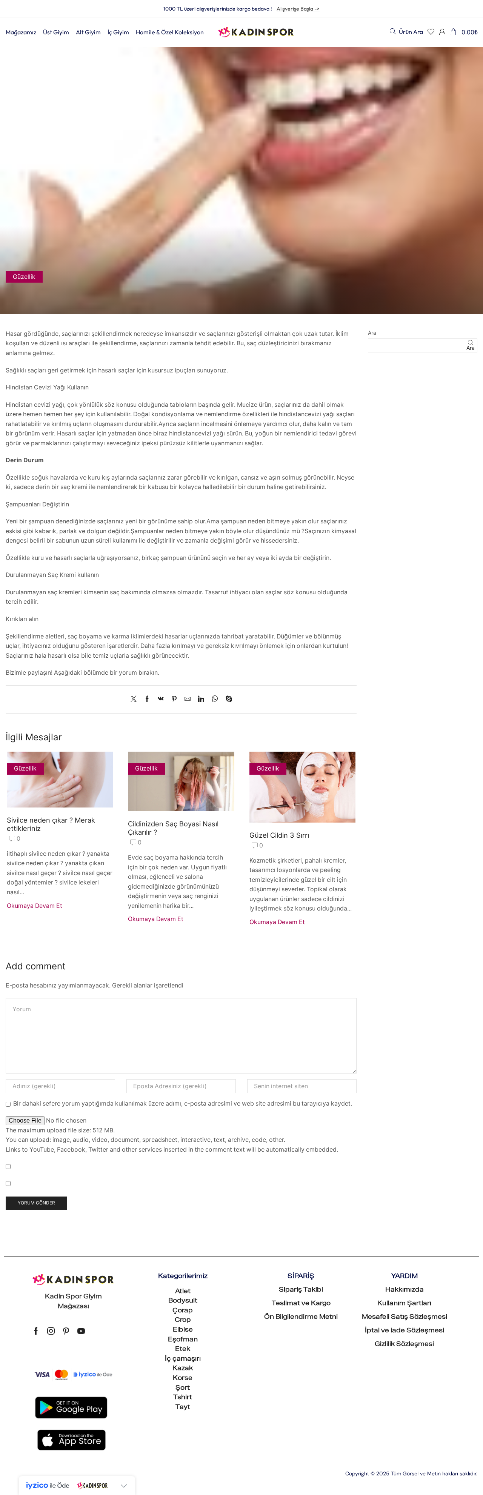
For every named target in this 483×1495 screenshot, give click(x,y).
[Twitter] (135, 699)
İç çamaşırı (183, 1360)
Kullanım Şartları (404, 1304)
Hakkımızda (404, 1290)
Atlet (183, 1292)
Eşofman (183, 1340)
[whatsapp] (215, 699)
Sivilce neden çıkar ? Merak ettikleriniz (51, 824)
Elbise (183, 1330)
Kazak (182, 1369)
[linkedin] (201, 699)
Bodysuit (182, 1301)
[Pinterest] (174, 699)
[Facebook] (147, 699)
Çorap (182, 1311)
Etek (182, 1350)
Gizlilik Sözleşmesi (404, 1345)
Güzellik (24, 276)
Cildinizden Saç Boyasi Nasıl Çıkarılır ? (173, 828)
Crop (183, 1321)
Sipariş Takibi (301, 1290)
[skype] (227, 699)
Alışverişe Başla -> (298, 8)
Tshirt (182, 1398)
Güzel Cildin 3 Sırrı (279, 835)
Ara (372, 332)
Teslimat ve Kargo (301, 1304)
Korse (182, 1379)
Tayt (182, 1408)
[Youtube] (81, 1331)
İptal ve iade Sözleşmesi (404, 1331)
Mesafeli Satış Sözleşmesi (404, 1318)
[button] (406, 31)
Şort (182, 1389)
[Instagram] (51, 1331)
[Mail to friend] (187, 699)
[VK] (161, 699)
